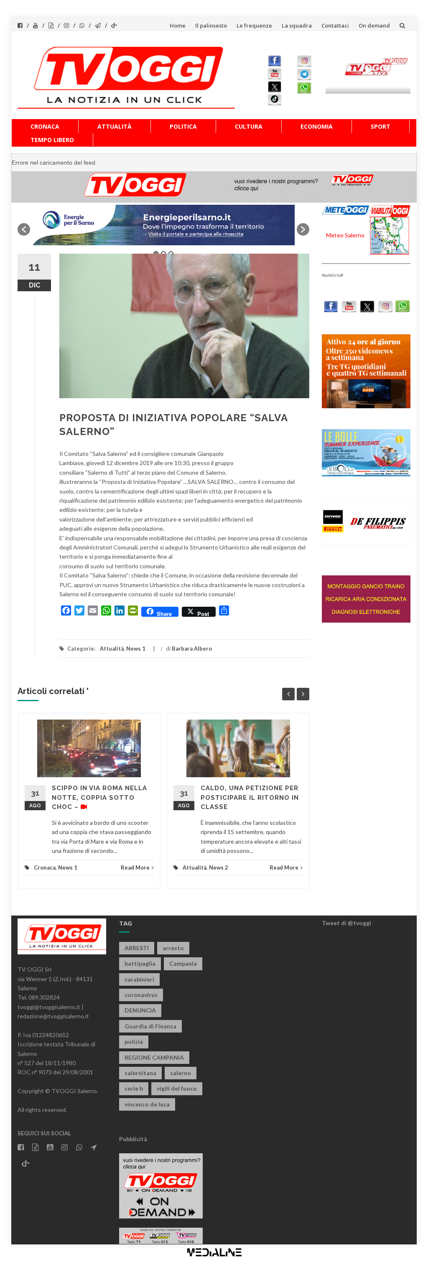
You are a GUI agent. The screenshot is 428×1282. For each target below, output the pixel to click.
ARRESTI (137, 947)
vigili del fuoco (177, 1088)
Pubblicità (133, 1138)
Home (178, 25)
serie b (134, 1088)
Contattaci (335, 25)
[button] (24, 229)
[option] (163, 225)
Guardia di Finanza (150, 1026)
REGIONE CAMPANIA (154, 1057)
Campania (183, 963)
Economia (317, 126)
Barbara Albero (192, 648)
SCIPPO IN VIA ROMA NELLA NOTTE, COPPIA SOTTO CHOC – (99, 797)
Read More (135, 867)
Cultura (248, 126)
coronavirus (141, 994)
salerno (180, 1072)
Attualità (114, 126)
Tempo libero (52, 140)
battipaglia (140, 963)
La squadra (297, 25)
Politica (183, 126)
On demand (374, 25)
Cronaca (45, 126)
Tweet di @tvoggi (346, 922)
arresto (173, 947)
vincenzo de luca (147, 1104)
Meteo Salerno (345, 235)
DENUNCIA (140, 1010)
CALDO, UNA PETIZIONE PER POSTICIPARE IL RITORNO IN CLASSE (250, 797)
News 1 (135, 648)
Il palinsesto (211, 25)
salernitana (140, 1072)
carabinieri (139, 979)
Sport (380, 126)
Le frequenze (254, 25)
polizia (134, 1041)
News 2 (218, 867)
